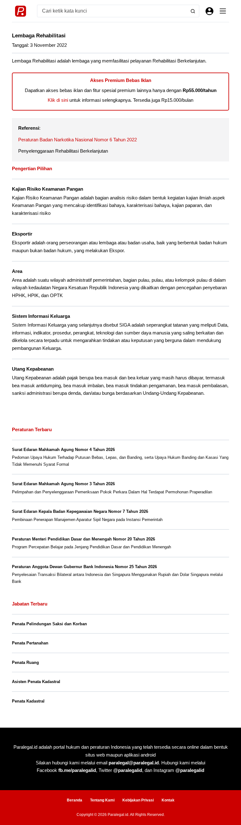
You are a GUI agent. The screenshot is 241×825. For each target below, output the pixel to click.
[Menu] (223, 11)
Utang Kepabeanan (33, 369)
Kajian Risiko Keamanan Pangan (47, 189)
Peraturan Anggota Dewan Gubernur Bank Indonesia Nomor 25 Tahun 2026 (84, 566)
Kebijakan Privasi (138, 800)
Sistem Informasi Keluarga (41, 316)
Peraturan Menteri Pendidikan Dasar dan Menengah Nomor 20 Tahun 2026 (83, 539)
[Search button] (193, 11)
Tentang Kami (102, 800)
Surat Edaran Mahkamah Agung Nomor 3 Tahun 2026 (63, 483)
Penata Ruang (25, 662)
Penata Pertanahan (30, 643)
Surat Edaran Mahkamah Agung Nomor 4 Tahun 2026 (63, 449)
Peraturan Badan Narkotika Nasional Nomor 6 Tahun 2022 (77, 139)
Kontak (168, 800)
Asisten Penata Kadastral (36, 681)
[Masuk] (209, 11)
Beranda (74, 800)
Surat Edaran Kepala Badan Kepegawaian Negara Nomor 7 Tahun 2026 (80, 511)
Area (17, 271)
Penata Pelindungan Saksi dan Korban (49, 623)
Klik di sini (58, 100)
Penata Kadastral (28, 701)
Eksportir (22, 233)
